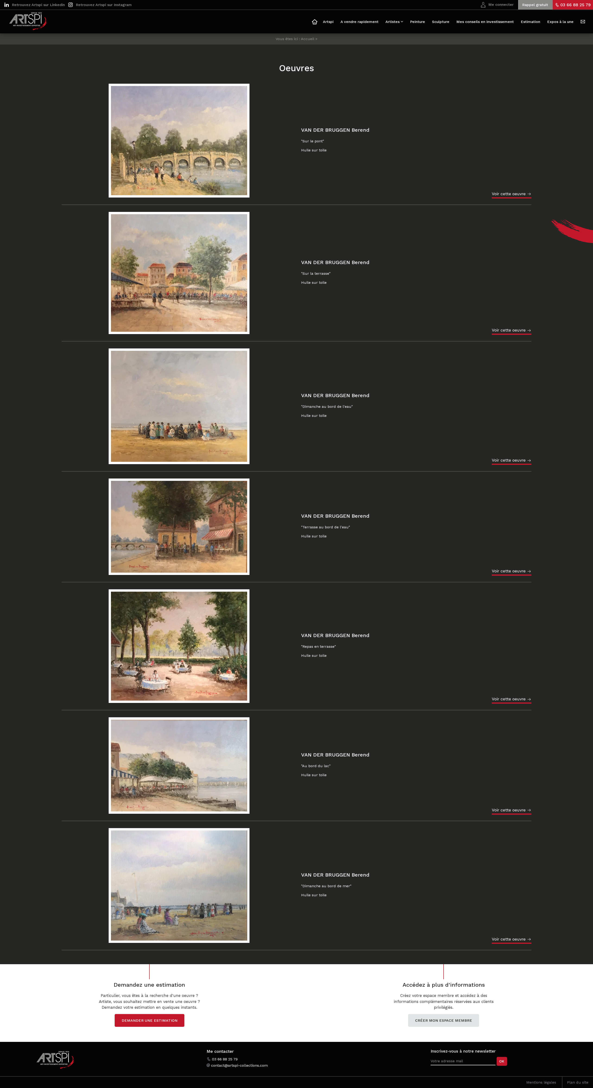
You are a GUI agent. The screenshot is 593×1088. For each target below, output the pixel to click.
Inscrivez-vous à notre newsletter (463, 1051)
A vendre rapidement (360, 21)
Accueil (314, 22)
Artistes (392, 21)
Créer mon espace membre (443, 1020)
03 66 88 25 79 (575, 4)
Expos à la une (560, 21)
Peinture (417, 21)
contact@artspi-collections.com (239, 1065)
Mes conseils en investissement (485, 21)
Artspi (328, 21)
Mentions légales (541, 1082)
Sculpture (440, 21)
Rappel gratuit (535, 5)
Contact (582, 22)
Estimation (530, 21)
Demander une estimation (149, 1020)
